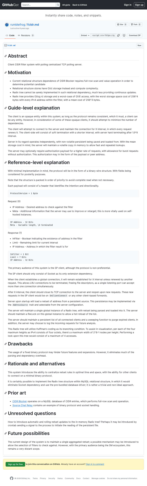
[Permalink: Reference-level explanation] (6, 162)
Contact (86, 478)
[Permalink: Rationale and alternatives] (6, 364)
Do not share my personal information (122, 478)
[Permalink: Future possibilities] (6, 433)
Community (69, 478)
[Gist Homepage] (10, 4)
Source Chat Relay (22, 405)
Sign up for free (15, 464)
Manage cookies (98, 478)
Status (60, 478)
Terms (35, 478)
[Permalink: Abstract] (6, 56)
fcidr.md (33, 24)
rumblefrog (17, 24)
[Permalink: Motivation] (6, 72)
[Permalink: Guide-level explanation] (6, 108)
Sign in (127, 4)
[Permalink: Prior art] (6, 393)
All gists (66, 5)
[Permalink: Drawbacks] (6, 344)
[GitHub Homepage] (11, 478)
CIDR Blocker (19, 401)
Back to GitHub (79, 5)
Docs (78, 478)
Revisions (27, 35)
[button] (118, 35)
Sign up (139, 4)
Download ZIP (135, 35)
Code (11, 35)
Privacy (43, 478)
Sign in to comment (95, 464)
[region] (73, 251)
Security (51, 478)
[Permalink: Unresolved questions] (6, 413)
